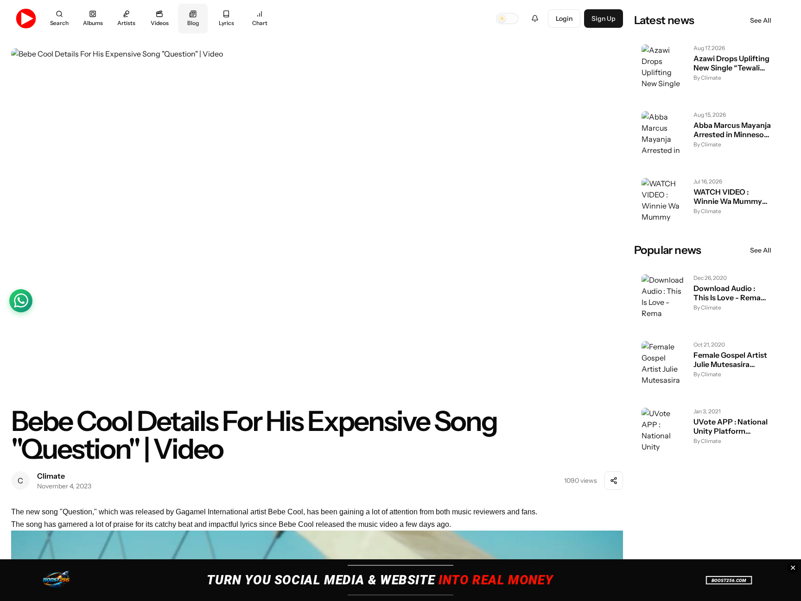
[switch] (507, 18)
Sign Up (603, 18)
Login (564, 18)
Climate (51, 476)
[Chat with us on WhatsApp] (20, 300)
